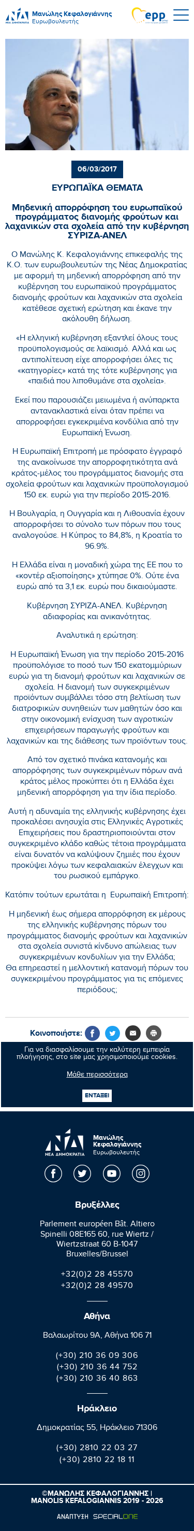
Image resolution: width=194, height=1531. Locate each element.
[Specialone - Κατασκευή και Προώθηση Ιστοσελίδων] (97, 1516)
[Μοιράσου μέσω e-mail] (133, 1033)
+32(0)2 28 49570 (97, 1287)
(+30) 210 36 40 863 (97, 1379)
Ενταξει (97, 1095)
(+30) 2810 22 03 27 (97, 1449)
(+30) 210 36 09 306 (97, 1357)
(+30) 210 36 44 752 (97, 1368)
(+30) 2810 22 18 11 (97, 1461)
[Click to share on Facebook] (92, 1033)
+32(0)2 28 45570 (97, 1275)
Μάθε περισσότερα (97, 1075)
